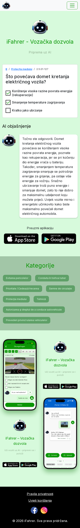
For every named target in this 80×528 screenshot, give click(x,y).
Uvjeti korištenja (40, 500)
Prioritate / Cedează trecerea (22, 288)
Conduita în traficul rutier (52, 278)
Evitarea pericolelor (17, 278)
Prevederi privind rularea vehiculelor (26, 320)
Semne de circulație (60, 288)
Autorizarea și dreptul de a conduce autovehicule (34, 309)
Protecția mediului (21, 69)
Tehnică (41, 299)
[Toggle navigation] (72, 5)
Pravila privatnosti (40, 494)
